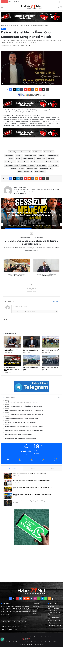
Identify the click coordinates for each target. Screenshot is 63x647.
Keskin (9, 624)
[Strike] (19, 312)
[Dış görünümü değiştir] (58, 7)
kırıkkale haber (23, 162)
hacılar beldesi (53, 155)
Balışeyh (19, 618)
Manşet (9, 626)
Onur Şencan (53, 165)
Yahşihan (10, 629)
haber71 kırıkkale (31, 155)
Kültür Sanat (24, 624)
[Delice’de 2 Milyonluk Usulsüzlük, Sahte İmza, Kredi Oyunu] (12, 360)
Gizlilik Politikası (36, 606)
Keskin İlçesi (41, 158)
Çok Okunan (12, 468)
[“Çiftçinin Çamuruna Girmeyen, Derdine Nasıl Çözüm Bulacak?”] (50, 342)
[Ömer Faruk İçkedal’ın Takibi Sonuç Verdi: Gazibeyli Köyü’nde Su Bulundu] (8, 496)
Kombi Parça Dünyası (36, 639)
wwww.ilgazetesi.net (25, 171)
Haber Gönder (48, 641)
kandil (18, 158)
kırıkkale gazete (10, 162)
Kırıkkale (10, 25)
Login (56, 301)
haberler (42, 155)
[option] (31, 213)
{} (32, 311)
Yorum (52, 468)
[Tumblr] (21, 89)
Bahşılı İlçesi (13, 152)
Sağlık (14, 626)
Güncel (33, 468)
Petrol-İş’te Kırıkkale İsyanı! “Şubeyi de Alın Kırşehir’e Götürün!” (29, 473)
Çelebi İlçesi (37, 152)
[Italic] (15, 312)
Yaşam (15, 629)
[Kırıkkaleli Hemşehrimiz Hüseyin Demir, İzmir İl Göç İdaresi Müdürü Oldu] (8, 483)
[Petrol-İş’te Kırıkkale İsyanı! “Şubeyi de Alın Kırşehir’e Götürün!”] (8, 476)
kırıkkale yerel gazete (27, 165)
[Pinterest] (25, 89)
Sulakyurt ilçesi (32, 168)
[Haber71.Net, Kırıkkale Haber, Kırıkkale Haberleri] (31, 6)
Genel (14, 621)
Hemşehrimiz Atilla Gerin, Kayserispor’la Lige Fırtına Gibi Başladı (30, 501)
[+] (34, 311)
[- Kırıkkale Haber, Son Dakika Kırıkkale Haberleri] (31, 16)
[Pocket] (40, 89)
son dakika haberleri (18, 168)
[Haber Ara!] (61, 7)
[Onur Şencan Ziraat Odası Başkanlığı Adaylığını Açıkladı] (31, 342)
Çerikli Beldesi (49, 152)
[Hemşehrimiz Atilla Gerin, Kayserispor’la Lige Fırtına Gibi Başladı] (8, 503)
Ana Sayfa (4, 25)
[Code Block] (28, 312)
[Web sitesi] (14, 193)
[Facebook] (10, 89)
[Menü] (2, 7)
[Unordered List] (24, 312)
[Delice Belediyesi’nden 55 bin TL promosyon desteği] (12, 342)
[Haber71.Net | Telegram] (31, 386)
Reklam (34, 611)
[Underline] (17, 312)
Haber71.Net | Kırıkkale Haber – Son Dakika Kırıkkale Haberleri (21, 641)
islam (11, 158)
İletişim (55, 641)
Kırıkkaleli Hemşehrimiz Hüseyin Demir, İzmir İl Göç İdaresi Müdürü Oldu (32, 480)
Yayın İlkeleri (36, 608)
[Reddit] (29, 89)
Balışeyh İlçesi (25, 152)
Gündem (24, 621)
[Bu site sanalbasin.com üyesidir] (26, 639)
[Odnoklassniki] (36, 89)
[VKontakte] (32, 89)
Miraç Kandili (42, 165)
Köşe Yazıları (16, 624)
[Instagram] (26, 193)
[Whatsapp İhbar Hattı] (31, 527)
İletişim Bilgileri (36, 616)
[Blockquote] (26, 312)
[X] (14, 89)
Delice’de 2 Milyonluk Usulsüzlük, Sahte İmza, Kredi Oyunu (11, 369)
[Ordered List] (22, 312)
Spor (25, 626)
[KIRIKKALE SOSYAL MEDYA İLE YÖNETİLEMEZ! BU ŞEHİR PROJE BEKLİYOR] (8, 489)
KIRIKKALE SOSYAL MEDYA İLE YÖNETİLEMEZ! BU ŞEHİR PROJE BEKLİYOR (26, 1)
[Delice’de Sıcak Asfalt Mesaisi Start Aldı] (50, 360)
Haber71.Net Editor (20, 187)
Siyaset (19, 626)
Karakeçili (4, 624)
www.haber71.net (46, 168)
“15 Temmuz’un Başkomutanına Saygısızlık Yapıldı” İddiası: (31, 214)
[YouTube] (22, 193)
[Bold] (13, 312)
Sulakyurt (4, 629)
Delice (14, 25)
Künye (34, 613)
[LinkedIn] (18, 89)
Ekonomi (4, 621)
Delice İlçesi (9, 155)
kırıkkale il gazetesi (52, 162)
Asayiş (3, 618)
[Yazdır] (47, 89)
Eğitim (9, 621)
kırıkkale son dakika (12, 165)
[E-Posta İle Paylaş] (43, 89)
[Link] (30, 312)
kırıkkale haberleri (37, 162)
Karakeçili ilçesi (28, 158)
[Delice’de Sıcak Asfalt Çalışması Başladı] (31, 360)
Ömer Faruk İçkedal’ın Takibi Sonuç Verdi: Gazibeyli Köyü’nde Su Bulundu (32, 494)
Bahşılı (13, 618)
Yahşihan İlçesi (40, 171)
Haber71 (19, 155)
